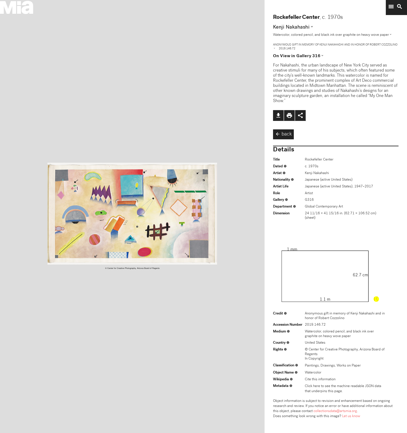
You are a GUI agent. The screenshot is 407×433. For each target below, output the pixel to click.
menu (391, 6)
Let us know (351, 416)
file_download (278, 115)
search (399, 6)
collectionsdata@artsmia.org (335, 411)
